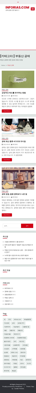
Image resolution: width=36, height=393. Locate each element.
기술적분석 (16, 326)
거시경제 (6, 323)
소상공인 (6, 348)
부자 (15, 341)
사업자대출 (7, 345)
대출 (5, 330)
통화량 (15, 367)
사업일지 (7, 301)
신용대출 (22, 348)
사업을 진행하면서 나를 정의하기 (14, 242)
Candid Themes (19, 388)
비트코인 (21, 341)
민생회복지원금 (21, 337)
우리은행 (22, 356)
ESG (9, 319)
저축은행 (14, 359)
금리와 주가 (21, 323)
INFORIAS (15, 95)
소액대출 (14, 348)
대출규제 (12, 330)
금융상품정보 (8, 294)
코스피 (29, 363)
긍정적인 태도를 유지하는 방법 (14, 93)
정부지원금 (7, 363)
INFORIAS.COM (17, 7)
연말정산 (6, 356)
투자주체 (6, 370)
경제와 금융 (8, 291)
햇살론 (14, 370)
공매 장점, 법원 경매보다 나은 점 (14, 194)
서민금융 (25, 345)
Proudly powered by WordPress (12, 386)
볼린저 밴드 (7, 341)
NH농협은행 (27, 319)
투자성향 (23, 367)
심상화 (6, 352)
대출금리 (20, 330)
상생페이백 (16, 345)
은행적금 (6, 359)
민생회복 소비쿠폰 (9, 337)
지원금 (15, 363)
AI (4, 319)
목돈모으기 (17, 334)
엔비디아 (23, 352)
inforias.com (17, 319)
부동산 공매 (5, 89)
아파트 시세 (14, 352)
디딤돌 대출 (7, 334)
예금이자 (14, 356)
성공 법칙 (7, 304)
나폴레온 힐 (26, 326)
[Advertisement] (18, 31)
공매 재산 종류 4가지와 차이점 (14, 141)
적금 (21, 359)
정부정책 (28, 359)
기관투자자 (7, 326)
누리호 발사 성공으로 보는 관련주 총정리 (17, 255)
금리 (13, 323)
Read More (7, 111)
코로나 (22, 363)
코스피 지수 (7, 367)
